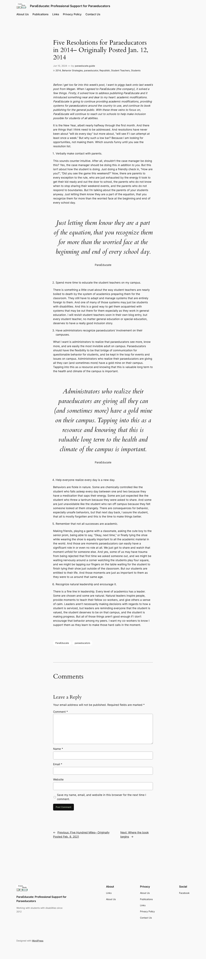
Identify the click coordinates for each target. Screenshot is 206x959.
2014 (58, 70)
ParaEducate (62, 643)
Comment (60, 711)
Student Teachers (120, 70)
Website (58, 779)
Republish (104, 70)
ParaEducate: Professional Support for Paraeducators (70, 6)
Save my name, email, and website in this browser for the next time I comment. (101, 797)
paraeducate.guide (85, 65)
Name (58, 748)
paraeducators (82, 643)
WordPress (37, 940)
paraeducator (91, 70)
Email (57, 764)
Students (135, 70)
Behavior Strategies (72, 70)
